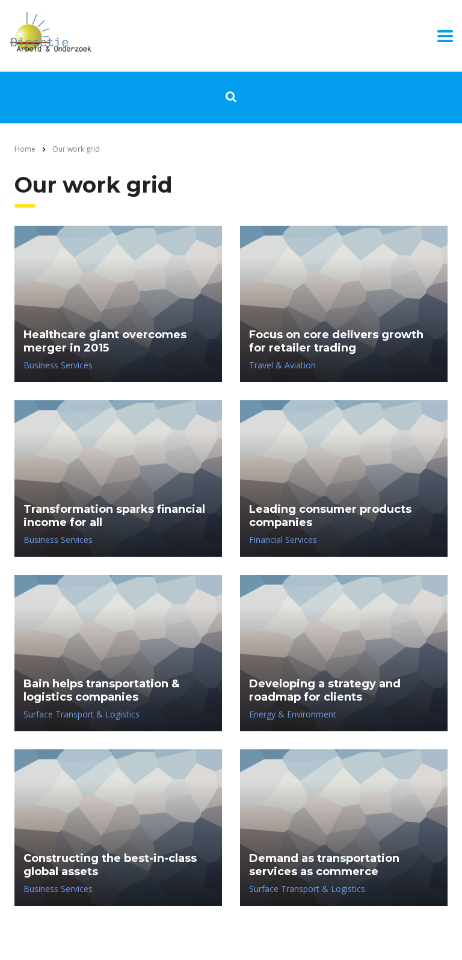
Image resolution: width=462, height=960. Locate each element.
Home (24, 149)
